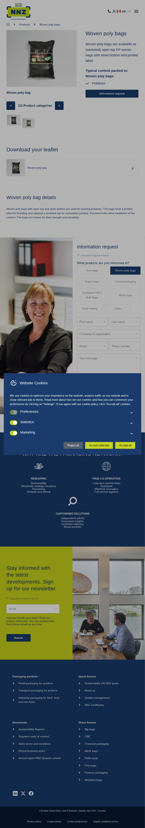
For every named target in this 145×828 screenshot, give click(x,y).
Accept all (125, 445)
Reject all (73, 445)
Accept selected (99, 445)
